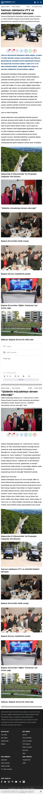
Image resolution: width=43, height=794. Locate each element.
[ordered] (15, 376)
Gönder (21, 379)
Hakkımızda (4, 741)
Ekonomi (25, 750)
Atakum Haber (5, 6)
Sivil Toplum (26, 744)
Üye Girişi (4, 734)
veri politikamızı (22, 792)
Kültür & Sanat (27, 747)
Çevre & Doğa (27, 741)
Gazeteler (4, 760)
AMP (24, 763)
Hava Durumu (5, 763)
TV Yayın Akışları (6, 769)
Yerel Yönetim (16, 6)
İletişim (3, 744)
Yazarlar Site (26, 760)
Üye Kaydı (4, 738)
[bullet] (18, 376)
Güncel (24, 734)
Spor (24, 753)
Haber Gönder (5, 766)
